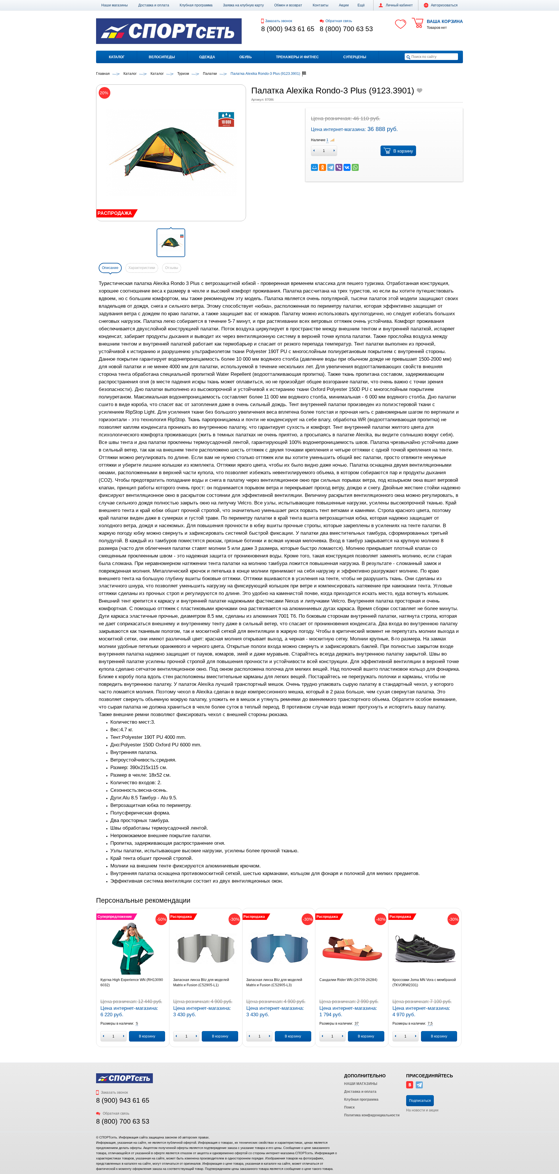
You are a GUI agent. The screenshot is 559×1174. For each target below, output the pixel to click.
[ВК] (409, 1087)
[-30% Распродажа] (205, 948)
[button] (361, 5)
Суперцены (354, 57)
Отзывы (171, 268)
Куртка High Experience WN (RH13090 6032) (131, 982)
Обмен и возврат (288, 5)
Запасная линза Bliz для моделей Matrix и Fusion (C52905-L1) (201, 982)
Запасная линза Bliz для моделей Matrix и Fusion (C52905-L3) (274, 982)
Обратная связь (339, 21)
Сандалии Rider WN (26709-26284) (348, 980)
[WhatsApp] (355, 167)
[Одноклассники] (322, 167)
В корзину (403, 150)
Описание (110, 268)
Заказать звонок (278, 21)
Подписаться (420, 1101)
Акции (344, 5)
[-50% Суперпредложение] (132, 948)
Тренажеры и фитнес (297, 57)
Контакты (320, 5)
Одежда (207, 57)
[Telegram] (330, 167)
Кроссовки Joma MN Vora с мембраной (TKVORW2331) (424, 982)
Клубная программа (196, 5)
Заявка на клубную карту (243, 5)
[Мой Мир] (314, 167)
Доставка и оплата (153, 5)
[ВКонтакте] (347, 167)
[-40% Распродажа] (351, 948)
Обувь (245, 57)
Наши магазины (114, 5)
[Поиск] (408, 57)
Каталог (117, 57)
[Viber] (338, 167)
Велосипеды (162, 57)
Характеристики (141, 268)
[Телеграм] (419, 1087)
